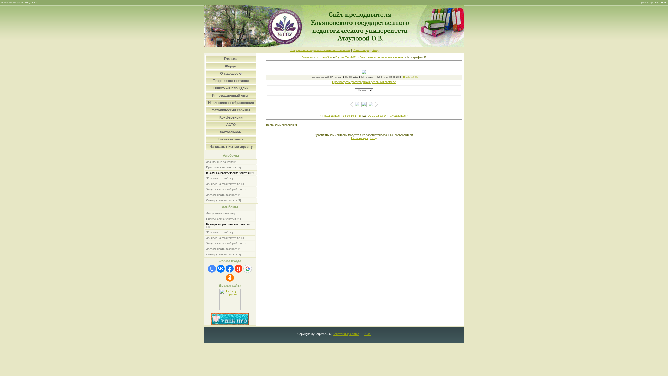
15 (348, 115)
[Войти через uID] (212, 269)
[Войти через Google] (247, 269)
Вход (375, 50)
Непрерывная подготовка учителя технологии (320, 50)
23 (381, 115)
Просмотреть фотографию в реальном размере (364, 82)
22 (377, 115)
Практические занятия (221, 167)
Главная (307, 57)
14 (344, 115)
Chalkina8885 (410, 77)
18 (360, 115)
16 (352, 115)
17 (356, 115)
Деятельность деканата (221, 194)
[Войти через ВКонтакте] (221, 269)
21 (373, 115)
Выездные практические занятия (228, 172)
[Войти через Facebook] (230, 269)
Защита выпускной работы (224, 189)
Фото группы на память (221, 200)
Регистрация (361, 50)
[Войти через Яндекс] (238, 269)
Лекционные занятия (220, 161)
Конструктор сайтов (346, 334)
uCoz (367, 334)
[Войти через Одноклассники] (230, 278)
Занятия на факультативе (223, 183)
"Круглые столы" (217, 178)
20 (369, 115)
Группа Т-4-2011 (346, 57)
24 (385, 115)
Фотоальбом (324, 57)
